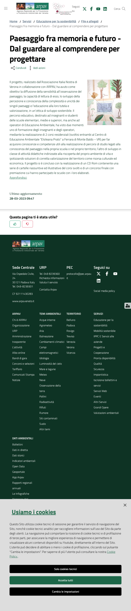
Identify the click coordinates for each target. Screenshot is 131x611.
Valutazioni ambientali (106, 413)
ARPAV (16, 314)
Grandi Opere (101, 407)
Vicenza (71, 353)
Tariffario (17, 369)
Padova (71, 325)
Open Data (18, 466)
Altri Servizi (100, 402)
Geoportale (18, 472)
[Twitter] (83, 8)
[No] (27, 224)
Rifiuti (42, 407)
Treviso (70, 336)
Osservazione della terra (50, 388)
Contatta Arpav (48, 289)
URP (14, 331)
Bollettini (17, 444)
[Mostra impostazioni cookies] (127, 306)
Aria (41, 331)
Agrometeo (45, 325)
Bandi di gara (19, 358)
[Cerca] (124, 9)
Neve (42, 380)
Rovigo (70, 331)
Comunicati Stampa (23, 374)
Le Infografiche (20, 494)
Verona (70, 347)
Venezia (71, 342)
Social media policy (104, 291)
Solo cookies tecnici (65, 569)
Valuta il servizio (48, 282)
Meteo (43, 374)
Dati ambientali (22, 438)
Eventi (97, 396)
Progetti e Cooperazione (101, 350)
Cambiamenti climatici (51, 342)
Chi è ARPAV (19, 320)
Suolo (42, 424)
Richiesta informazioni (51, 278)
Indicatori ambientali (23, 461)
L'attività (17, 347)
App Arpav (18, 477)
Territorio (74, 314)
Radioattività (46, 402)
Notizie (16, 380)
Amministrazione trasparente (21, 339)
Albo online (18, 353)
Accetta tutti (65, 580)
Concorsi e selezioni (23, 364)
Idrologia (44, 358)
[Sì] (15, 224)
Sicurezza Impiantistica (101, 372)
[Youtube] (96, 8)
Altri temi (44, 429)
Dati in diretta (20, 450)
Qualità (98, 364)
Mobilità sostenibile (104, 331)
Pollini (42, 396)
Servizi (27, 21)
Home (13, 21)
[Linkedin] (103, 8)
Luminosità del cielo (50, 364)
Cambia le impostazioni (65, 591)
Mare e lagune (47, 369)
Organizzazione (21, 325)
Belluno (71, 320)
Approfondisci (18, 177)
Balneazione (46, 336)
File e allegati (89, 21)
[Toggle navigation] (6, 8)
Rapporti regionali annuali (22, 485)
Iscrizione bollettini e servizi (105, 383)
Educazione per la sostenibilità (56, 21)
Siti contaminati (48, 418)
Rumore (43, 413)
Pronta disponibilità (104, 358)
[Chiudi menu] (118, 7)
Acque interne (47, 320)
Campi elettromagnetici (48, 350)
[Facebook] (90, 8)
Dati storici (18, 455)
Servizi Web (100, 391)
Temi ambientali (50, 314)
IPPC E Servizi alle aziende (104, 339)
